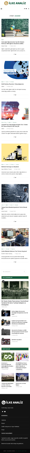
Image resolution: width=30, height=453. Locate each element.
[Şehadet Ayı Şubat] (5, 342)
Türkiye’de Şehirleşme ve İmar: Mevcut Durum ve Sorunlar (7, 385)
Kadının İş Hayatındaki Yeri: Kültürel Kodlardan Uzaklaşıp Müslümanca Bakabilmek (19, 322)
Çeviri (2, 204)
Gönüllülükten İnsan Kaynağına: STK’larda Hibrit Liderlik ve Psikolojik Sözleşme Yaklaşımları (21, 366)
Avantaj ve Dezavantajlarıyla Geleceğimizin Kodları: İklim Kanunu (7, 365)
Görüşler (12, 81)
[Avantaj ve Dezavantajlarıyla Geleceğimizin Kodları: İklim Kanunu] (7, 357)
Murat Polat (4, 46)
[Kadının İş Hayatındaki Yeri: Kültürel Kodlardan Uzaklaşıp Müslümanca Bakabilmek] (5, 323)
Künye (2, 429)
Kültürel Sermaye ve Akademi (10, 167)
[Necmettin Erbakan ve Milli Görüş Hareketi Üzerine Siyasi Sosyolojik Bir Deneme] (5, 332)
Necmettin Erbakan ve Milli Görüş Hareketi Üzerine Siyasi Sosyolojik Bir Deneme (20, 331)
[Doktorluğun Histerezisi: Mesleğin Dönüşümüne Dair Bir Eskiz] (5, 313)
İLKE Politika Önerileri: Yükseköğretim (12, 84)
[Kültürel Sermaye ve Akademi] (15, 153)
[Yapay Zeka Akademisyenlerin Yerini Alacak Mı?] (15, 193)
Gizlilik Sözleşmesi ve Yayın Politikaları (10, 426)
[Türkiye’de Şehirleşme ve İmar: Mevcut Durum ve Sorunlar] (7, 377)
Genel (7, 81)
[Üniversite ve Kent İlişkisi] (22, 377)
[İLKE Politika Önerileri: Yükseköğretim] (15, 70)
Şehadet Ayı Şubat (17, 339)
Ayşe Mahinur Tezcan (6, 169)
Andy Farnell (4, 211)
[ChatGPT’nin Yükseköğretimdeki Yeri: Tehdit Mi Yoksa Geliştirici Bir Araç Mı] (15, 110)
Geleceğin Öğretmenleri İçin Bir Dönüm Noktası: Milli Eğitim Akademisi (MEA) (12, 42)
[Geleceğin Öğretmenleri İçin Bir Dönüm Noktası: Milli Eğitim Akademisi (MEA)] (15, 28)
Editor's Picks (3, 122)
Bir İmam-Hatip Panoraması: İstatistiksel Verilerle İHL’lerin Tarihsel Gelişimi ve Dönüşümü (14, 303)
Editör (2, 86)
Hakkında (3, 420)
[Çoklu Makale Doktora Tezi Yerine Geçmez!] (15, 237)
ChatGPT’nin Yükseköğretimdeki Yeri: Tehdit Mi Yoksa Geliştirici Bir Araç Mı (14, 125)
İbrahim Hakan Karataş (6, 253)
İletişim (3, 423)
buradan (8, 443)
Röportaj (14, 122)
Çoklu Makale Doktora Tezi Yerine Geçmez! (14, 251)
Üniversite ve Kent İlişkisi (21, 384)
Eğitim (2, 39)
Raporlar (13, 248)
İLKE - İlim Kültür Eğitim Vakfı (20, 451)
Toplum (17, 164)
